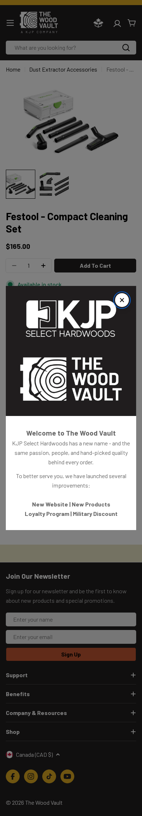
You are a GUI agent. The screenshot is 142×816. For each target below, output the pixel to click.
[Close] (122, 300)
